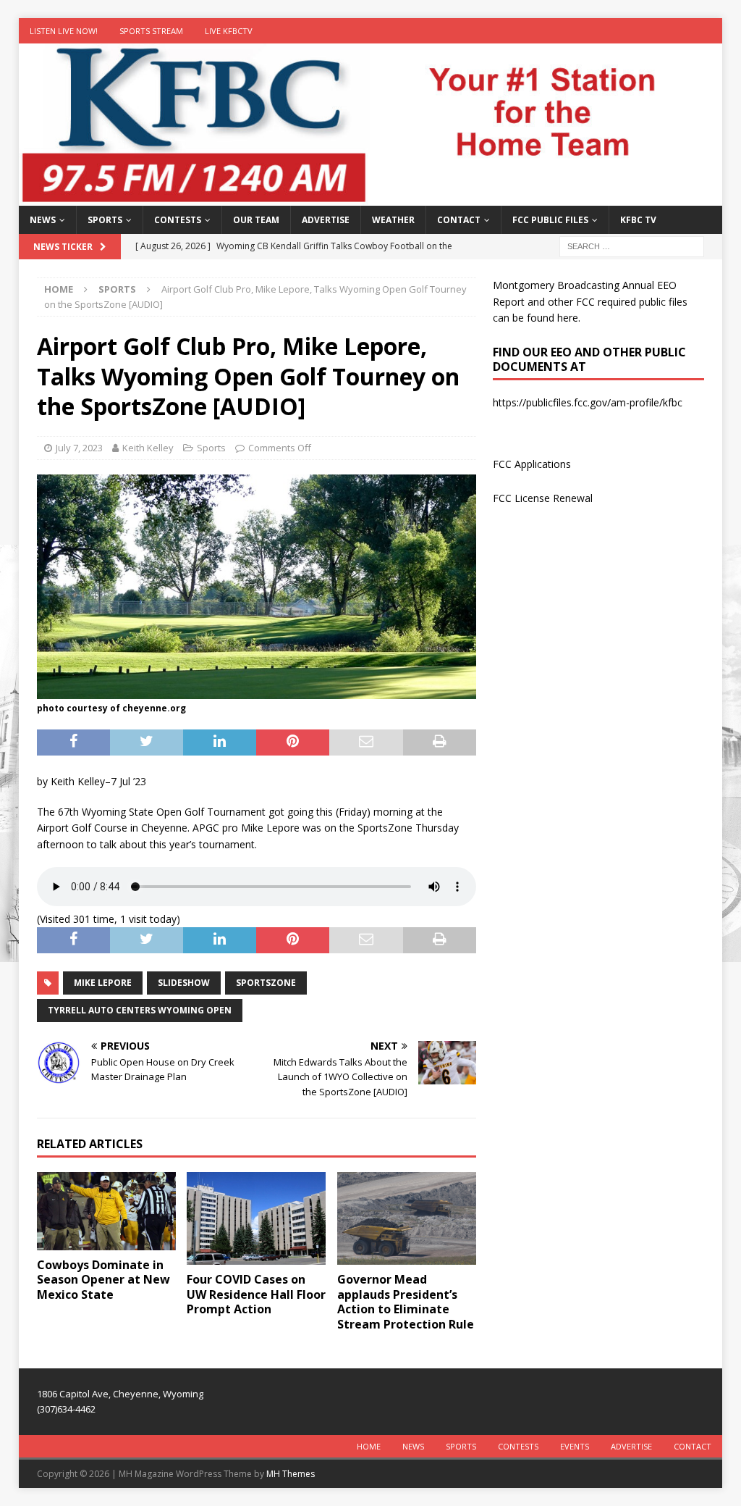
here (567, 318)
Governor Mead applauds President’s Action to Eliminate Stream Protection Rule (405, 1301)
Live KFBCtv (229, 30)
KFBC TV (638, 220)
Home (369, 1446)
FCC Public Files (550, 220)
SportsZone (266, 982)
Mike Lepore (103, 982)
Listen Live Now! (64, 30)
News (43, 220)
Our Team (256, 220)
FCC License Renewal (543, 498)
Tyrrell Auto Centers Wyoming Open (140, 1010)
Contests (177, 220)
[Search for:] (631, 246)
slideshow (184, 982)
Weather (393, 220)
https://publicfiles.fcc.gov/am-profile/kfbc (587, 402)
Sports (105, 220)
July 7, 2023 (79, 447)
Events (574, 1446)
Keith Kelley (148, 447)
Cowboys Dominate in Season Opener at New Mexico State (103, 1280)
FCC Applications (532, 464)
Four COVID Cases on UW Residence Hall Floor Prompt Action (256, 1294)
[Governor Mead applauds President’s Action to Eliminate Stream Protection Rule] (406, 1218)
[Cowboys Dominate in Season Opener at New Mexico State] (106, 1211)
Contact (458, 220)
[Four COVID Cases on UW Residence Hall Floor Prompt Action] (256, 1218)
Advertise (326, 220)
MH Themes (290, 1474)
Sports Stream (151, 30)
